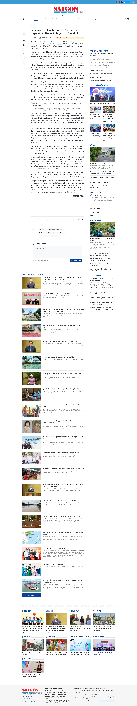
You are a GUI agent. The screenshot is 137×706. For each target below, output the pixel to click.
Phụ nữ (108, 19)
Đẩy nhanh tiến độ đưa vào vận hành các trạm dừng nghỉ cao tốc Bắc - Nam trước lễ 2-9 (102, 309)
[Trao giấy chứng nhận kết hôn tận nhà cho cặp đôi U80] (31, 458)
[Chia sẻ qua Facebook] (24, 36)
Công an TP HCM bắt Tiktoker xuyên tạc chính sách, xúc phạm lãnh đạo (80, 628)
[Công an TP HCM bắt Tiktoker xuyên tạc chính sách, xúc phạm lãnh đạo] (80, 619)
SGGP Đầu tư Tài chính (70, 2)
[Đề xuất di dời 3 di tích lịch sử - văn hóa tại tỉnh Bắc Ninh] (31, 346)
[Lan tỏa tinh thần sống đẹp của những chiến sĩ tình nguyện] (95, 128)
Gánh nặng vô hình (95, 209)
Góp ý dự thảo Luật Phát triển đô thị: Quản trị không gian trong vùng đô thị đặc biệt (62, 581)
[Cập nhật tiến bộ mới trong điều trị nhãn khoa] (104, 645)
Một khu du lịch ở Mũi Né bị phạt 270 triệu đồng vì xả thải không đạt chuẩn (101, 254)
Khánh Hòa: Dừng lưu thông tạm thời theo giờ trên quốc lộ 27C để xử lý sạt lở (102, 298)
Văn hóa (80, 19)
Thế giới (57, 19)
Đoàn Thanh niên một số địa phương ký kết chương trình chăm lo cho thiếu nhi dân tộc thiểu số (109, 118)
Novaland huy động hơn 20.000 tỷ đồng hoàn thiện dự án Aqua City (102, 186)
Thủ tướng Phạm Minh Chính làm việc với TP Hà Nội (51, 233)
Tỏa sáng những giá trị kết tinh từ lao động (101, 73)
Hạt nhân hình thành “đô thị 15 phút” (100, 182)
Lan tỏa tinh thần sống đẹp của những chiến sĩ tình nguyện (95, 135)
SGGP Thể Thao (59, 2)
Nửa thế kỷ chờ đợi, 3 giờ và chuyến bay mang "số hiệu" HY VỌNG (63, 437)
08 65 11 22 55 (27, 699)
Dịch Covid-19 (42, 229)
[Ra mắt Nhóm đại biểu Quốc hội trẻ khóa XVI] (31, 298)
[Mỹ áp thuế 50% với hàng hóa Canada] (33, 645)
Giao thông (95, 275)
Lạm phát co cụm (94, 212)
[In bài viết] (24, 49)
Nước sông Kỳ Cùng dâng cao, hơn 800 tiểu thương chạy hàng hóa (63, 468)
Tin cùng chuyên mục (33, 274)
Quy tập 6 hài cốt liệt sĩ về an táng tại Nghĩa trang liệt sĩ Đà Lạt (62, 389)
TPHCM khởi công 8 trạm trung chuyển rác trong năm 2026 (101, 264)
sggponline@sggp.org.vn (30, 701)
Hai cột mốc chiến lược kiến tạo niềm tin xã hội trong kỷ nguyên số (80, 653)
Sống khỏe (72, 19)
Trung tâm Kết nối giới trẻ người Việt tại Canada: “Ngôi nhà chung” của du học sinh (109, 137)
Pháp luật (43, 19)
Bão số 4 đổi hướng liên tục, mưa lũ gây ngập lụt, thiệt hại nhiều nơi (62, 326)
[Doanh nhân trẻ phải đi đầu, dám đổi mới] (102, 94)
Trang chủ (23, 19)
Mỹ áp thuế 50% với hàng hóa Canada (31, 653)
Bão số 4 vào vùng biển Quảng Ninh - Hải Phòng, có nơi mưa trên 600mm (63, 533)
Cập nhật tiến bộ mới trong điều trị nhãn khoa (104, 653)
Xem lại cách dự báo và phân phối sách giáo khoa (102, 55)
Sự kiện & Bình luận (99, 50)
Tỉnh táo (92, 215)
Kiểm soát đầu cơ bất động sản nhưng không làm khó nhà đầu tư (63, 516)
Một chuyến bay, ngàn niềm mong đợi (54, 548)
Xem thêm (128, 19)
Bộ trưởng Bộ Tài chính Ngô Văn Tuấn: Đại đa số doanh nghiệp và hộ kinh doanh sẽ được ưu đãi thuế (63, 278)
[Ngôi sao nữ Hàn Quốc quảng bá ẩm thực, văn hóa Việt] (33, 667)
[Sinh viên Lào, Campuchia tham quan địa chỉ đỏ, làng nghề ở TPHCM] (31, 410)
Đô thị (93, 145)
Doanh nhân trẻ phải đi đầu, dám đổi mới (102, 103)
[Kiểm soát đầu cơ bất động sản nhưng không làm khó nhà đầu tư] (31, 521)
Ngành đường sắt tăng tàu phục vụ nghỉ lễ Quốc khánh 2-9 (101, 293)
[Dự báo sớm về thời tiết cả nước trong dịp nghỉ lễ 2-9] (31, 362)
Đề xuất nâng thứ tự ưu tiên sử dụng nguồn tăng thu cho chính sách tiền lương (62, 374)
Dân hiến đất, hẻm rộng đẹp (98, 163)
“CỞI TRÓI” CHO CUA (96, 195)
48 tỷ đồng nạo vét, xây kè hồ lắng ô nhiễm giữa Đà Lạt (101, 270)
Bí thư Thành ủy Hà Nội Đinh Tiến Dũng (48, 236)
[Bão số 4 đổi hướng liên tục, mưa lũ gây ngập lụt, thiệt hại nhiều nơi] (31, 330)
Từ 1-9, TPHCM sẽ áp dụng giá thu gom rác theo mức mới (102, 239)
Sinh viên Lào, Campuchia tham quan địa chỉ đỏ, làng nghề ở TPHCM (61, 406)
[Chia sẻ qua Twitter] (24, 40)
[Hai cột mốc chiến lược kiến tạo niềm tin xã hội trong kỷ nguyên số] (80, 645)
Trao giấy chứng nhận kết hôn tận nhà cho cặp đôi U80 (60, 453)
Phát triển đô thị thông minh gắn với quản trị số (102, 178)
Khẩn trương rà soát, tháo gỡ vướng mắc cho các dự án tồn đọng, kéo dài (102, 628)
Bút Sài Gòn (95, 192)
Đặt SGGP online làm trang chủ (107, 701)
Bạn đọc (87, 19)
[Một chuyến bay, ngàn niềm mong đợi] (31, 553)
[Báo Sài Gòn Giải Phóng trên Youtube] (119, 2)
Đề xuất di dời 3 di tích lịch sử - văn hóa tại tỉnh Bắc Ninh (60, 341)
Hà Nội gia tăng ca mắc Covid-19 (56, 229)
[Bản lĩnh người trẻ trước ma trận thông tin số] (95, 109)
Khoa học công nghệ (119, 19)
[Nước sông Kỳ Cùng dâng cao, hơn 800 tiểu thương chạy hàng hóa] (31, 474)
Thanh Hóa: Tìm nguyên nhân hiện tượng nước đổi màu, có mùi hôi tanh (101, 259)
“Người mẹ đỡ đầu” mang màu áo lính (54, 564)
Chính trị (29, 19)
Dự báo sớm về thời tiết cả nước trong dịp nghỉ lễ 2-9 (59, 357)
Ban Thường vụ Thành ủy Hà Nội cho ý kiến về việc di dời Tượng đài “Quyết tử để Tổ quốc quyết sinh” (63, 310)
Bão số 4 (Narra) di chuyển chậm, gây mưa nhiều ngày (59, 500)
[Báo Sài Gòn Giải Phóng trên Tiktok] (122, 2)
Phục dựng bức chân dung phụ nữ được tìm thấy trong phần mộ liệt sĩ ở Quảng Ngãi (62, 422)
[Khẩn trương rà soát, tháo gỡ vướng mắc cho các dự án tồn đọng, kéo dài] (104, 619)
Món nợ (92, 205)
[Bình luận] (24, 58)
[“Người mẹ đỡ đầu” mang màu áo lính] (31, 569)
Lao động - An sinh (97, 19)
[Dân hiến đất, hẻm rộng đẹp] (102, 154)
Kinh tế (50, 19)
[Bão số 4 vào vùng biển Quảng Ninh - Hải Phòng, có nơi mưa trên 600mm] (31, 537)
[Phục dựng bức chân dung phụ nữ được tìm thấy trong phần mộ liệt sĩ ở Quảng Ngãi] (31, 426)
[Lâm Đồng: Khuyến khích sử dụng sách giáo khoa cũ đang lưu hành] (56, 645)
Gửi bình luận (77, 260)
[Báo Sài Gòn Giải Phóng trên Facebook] (117, 2)
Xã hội (36, 19)
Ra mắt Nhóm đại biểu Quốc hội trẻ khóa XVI (56, 293)
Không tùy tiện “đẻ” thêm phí (98, 70)
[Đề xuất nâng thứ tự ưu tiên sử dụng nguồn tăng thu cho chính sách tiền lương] (31, 378)
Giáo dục (64, 19)
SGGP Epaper (87, 2)
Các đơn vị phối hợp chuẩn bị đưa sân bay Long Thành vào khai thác (101, 303)
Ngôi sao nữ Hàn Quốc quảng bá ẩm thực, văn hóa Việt (32, 675)
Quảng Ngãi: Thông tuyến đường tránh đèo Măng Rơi (102, 279)
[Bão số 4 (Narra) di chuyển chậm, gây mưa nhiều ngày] (31, 506)
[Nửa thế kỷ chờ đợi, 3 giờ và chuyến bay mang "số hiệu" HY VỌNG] (31, 442)
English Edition (49, 2)
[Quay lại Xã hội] (24, 63)
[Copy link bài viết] (24, 54)
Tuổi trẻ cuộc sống (99, 85)
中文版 (80, 2)
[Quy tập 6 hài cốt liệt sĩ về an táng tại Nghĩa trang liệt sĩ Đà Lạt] (31, 394)
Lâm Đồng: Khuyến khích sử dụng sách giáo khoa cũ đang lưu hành (56, 653)
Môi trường (96, 220)
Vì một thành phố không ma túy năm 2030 (101, 80)
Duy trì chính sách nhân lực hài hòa (99, 77)
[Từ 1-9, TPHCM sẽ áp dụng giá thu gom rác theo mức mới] (102, 229)
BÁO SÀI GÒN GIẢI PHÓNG (68, 11)
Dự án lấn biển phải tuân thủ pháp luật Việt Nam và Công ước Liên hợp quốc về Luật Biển (63, 485)
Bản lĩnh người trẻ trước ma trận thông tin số (95, 116)
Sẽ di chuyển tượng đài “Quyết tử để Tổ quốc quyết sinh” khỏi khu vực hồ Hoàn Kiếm (102, 172)
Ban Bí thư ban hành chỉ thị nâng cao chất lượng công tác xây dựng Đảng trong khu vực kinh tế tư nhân (32, 629)
